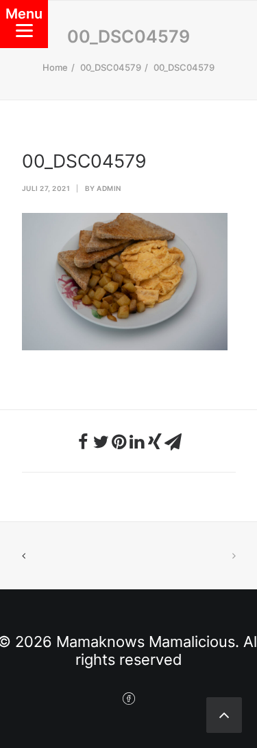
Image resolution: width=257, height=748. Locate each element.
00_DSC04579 (110, 67)
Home (55, 67)
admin (109, 188)
